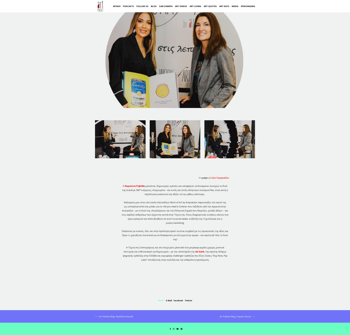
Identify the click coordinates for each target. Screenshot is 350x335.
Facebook (178, 300)
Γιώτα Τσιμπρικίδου (219, 177)
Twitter (188, 300)
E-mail (169, 300)
